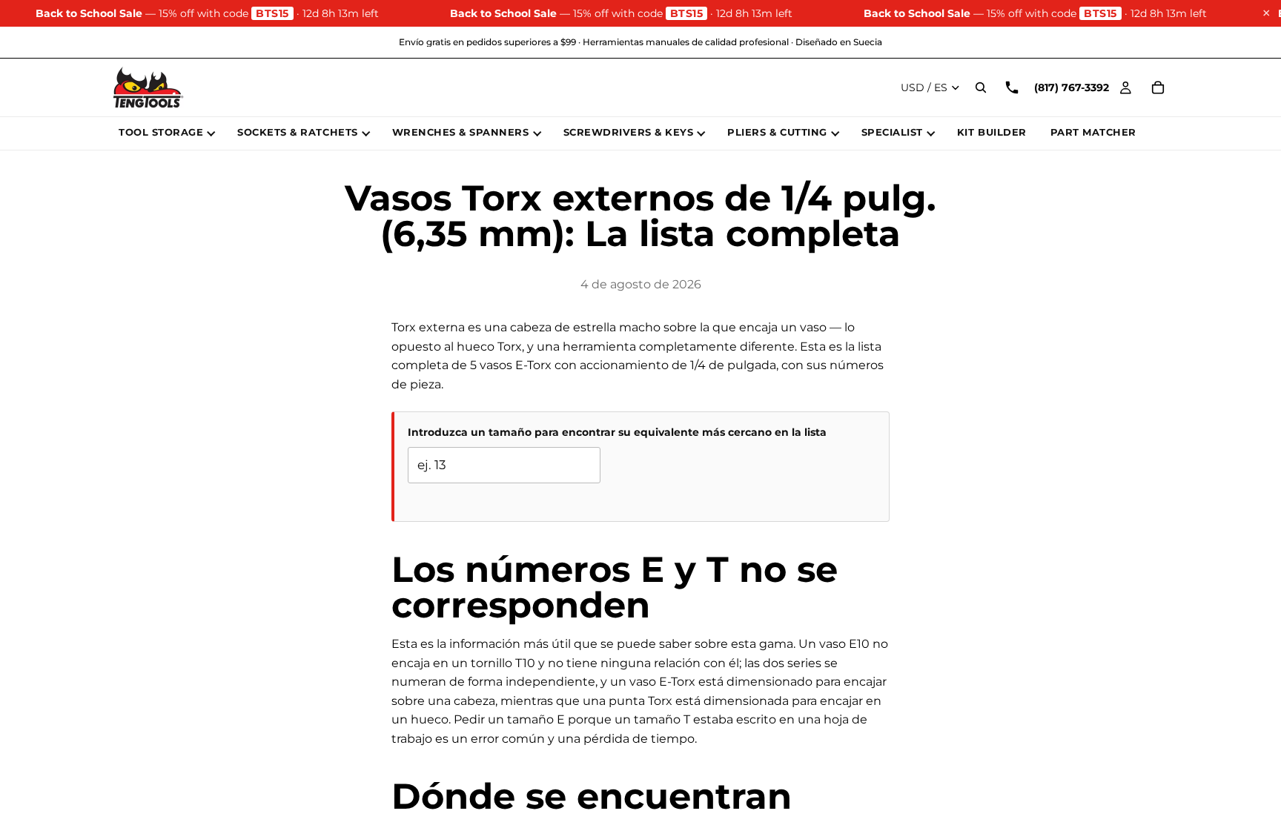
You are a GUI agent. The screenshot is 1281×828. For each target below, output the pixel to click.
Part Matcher (1093, 132)
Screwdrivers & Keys (628, 132)
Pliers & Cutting (777, 132)
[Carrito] (1158, 87)
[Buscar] (980, 87)
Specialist (892, 132)
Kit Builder (992, 132)
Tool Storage (161, 132)
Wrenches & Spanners (460, 132)
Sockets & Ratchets (297, 132)
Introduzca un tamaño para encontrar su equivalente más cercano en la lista (617, 432)
